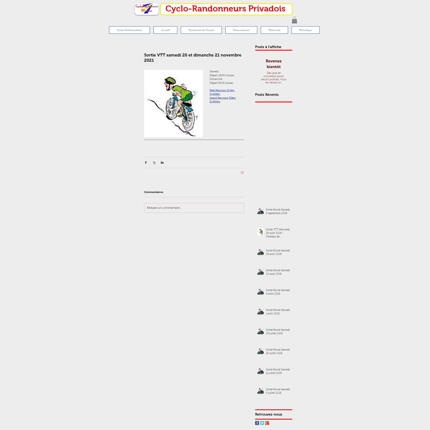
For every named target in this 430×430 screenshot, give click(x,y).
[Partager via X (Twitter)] (154, 162)
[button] (294, 20)
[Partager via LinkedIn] (162, 162)
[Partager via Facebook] (145, 162)
